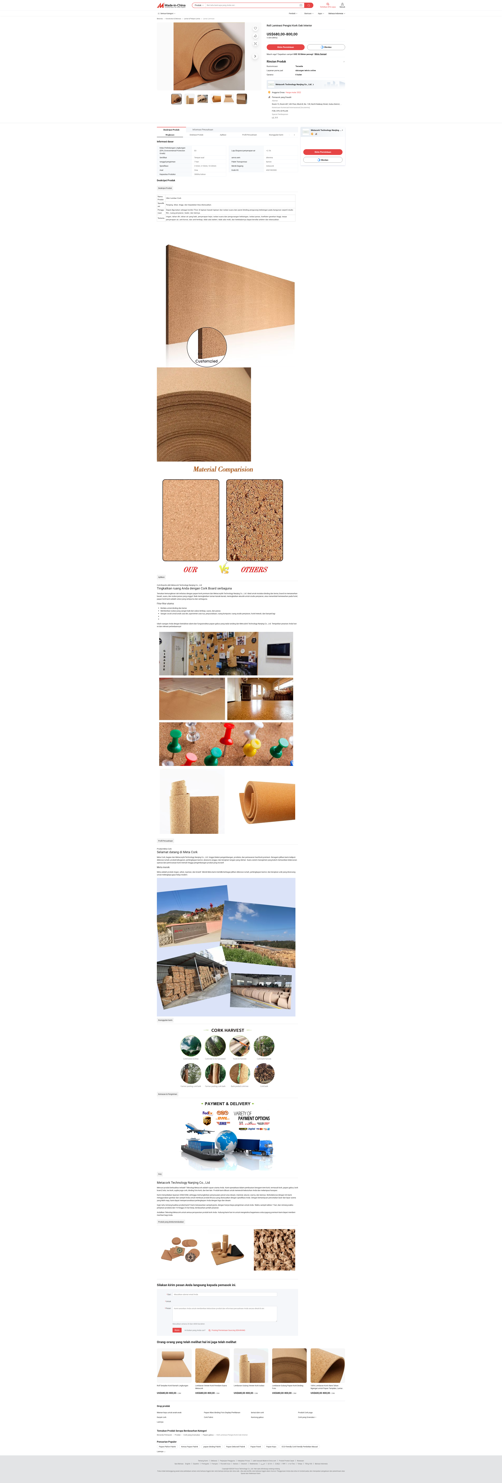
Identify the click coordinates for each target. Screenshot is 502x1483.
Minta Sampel (321, 54)
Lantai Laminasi (208, 19)
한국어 (270, 1464)
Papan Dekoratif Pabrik (235, 1446)
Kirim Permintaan (285, 47)
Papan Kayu (271, 1446)
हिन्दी (284, 1464)
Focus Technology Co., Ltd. (244, 1469)
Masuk (342, 7)
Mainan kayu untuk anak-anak (169, 1412)
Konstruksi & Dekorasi (173, 19)
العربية (263, 1464)
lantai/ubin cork (257, 1412)
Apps (320, 13)
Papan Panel (255, 1446)
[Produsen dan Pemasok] (171, 5)
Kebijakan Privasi (244, 1461)
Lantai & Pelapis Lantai (192, 19)
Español (196, 1464)
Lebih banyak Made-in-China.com (264, 1461)
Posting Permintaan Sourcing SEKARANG (227, 1330)
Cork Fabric (208, 1417)
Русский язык (225, 1464)
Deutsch (244, 1464)
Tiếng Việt (308, 1464)
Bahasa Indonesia (321, 1464)
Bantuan (308, 13)
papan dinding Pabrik (212, 1446)
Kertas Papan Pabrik (189, 1446)
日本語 (277, 1464)
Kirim (177, 1330)
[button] (289, 134)
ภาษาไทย (291, 1464)
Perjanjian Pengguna (227, 1461)
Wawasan (300, 1461)
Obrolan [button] (328, 47)
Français (215, 1464)
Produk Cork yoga (305, 1412)
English (187, 1464)
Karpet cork (161, 1417)
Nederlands (254, 1464)
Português (205, 1464)
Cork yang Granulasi (306, 1417)
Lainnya (160, 1422)
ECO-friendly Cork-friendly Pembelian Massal (300, 1446)
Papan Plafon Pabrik (167, 1446)
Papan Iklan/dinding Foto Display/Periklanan (222, 1412)
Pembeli (292, 13)
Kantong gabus (257, 1417)
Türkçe (300, 1464)
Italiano (235, 1464)
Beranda (160, 19)
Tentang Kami (203, 1461)
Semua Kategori (166, 13)
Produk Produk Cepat (286, 1461)
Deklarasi (214, 1461)
